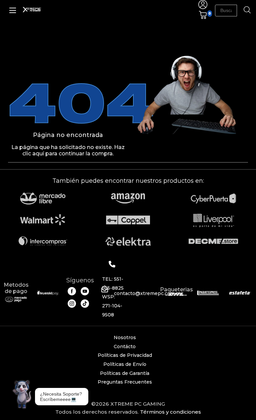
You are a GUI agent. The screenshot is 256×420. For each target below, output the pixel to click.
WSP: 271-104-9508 (112, 305)
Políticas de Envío (124, 364)
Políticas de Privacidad (125, 355)
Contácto (125, 346)
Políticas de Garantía (124, 373)
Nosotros (125, 337)
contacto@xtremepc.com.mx (148, 293)
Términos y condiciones (170, 412)
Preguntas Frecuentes (125, 382)
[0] (202, 17)
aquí (38, 153)
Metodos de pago (16, 288)
